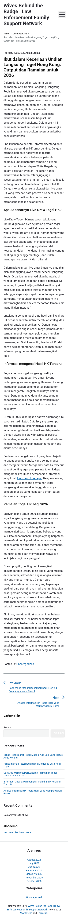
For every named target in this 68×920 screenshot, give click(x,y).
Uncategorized (25, 664)
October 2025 (34, 881)
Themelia (42, 913)
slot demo (8, 832)
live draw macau (23, 832)
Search (7, 727)
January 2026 (34, 874)
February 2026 (34, 870)
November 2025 (34, 877)
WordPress (26, 913)
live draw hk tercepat (29, 478)
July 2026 (34, 863)
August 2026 (34, 859)
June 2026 (34, 866)
